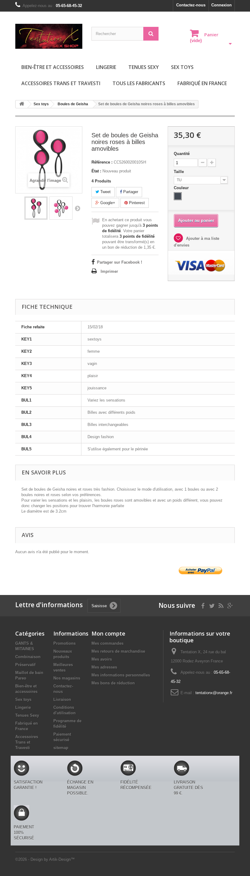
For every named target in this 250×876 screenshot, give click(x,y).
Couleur (182, 188)
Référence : (101, 162)
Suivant (77, 208)
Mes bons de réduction (113, 683)
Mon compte (108, 633)
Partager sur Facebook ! (119, 262)
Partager (130, 191)
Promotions (64, 643)
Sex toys (182, 67)
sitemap (60, 747)
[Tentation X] (48, 36)
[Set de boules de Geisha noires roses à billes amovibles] (36, 208)
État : (96, 171)
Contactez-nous (190, 5)
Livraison (62, 699)
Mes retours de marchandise (118, 651)
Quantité (182, 153)
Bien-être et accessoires (52, 67)
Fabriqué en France (202, 83)
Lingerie (106, 67)
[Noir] (177, 196)
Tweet (105, 191)
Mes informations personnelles (120, 675)
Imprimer (109, 271)
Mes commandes (107, 643)
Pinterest (136, 202)
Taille (179, 171)
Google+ (107, 202)
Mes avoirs (101, 659)
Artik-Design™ (62, 859)
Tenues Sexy (143, 67)
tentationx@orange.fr (213, 692)
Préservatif (25, 664)
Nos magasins (66, 678)
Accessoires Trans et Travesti (60, 83)
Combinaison (28, 656)
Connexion (221, 5)
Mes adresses (104, 667)
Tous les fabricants (138, 83)
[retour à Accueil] (21, 104)
